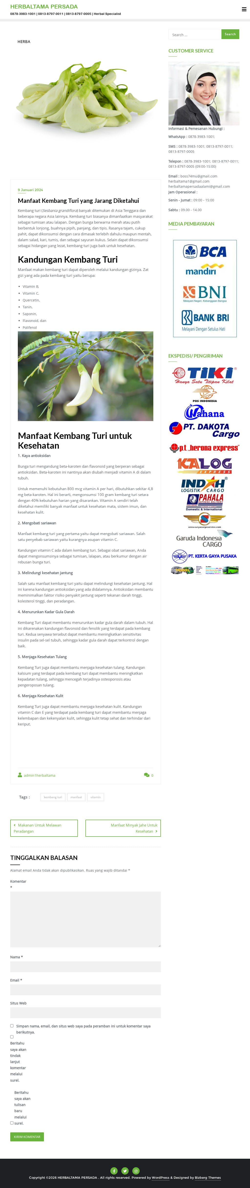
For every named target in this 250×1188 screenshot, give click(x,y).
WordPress (160, 1177)
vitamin (96, 797)
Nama (16, 957)
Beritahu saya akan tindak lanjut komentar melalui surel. (18, 1061)
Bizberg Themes (208, 1177)
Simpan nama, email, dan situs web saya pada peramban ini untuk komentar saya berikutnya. (83, 1029)
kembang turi (53, 797)
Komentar (18, 884)
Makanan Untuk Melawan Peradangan (37, 828)
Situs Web (18, 1003)
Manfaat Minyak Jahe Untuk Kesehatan (134, 828)
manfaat (76, 797)
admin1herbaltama (39, 775)
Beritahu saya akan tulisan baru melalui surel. (22, 1108)
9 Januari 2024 (30, 190)
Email (16, 980)
